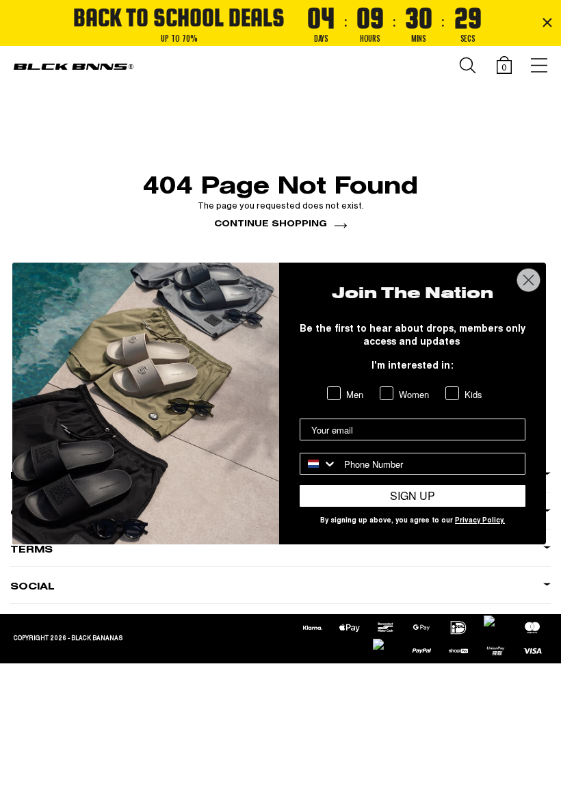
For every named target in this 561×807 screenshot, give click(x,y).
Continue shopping (270, 223)
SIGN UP (412, 495)
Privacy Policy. (480, 521)
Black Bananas (96, 638)
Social (32, 586)
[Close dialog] (528, 280)
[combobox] (318, 463)
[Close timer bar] (547, 22)
